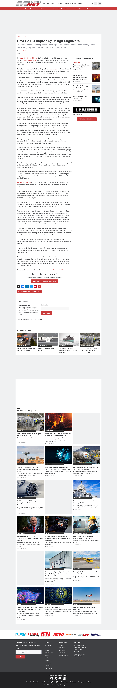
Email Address (45, 305)
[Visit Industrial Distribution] (71, 634)
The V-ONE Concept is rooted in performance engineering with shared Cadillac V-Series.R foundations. (30, 509)
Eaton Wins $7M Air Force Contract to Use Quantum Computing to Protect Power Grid (30, 609)
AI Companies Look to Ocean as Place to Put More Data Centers (86, 468)
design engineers (54, 69)
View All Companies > (86, 119)
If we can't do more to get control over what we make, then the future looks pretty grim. (85, 506)
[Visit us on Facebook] (51, 678)
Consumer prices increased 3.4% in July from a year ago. (58, 543)
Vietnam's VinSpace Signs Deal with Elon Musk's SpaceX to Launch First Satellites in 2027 (57, 574)
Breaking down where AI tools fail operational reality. (86, 541)
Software (49, 464)
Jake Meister (24, 51)
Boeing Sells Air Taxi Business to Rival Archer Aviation (86, 573)
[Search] (95, 3)
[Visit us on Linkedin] (64, 678)
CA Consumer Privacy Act (77, 682)
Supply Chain (21, 464)
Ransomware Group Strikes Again (80, 97)
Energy (48, 533)
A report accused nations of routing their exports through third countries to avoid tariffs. (28, 544)
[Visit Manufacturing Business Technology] (96, 634)
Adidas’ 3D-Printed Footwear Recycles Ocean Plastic (69, 350)
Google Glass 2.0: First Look (46, 349)
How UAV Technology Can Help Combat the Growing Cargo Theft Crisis (80, 88)
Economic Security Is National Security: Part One (83, 502)
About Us (28, 682)
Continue (46, 313)
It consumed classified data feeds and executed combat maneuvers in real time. (85, 612)
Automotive (49, 430)
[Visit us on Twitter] (55, 678)
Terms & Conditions (62, 682)
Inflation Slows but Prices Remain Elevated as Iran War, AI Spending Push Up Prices (58, 538)
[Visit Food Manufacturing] (33, 634)
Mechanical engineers (24, 182)
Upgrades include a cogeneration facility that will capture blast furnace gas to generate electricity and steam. (58, 439)
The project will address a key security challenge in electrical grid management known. (28, 615)
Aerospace (49, 568)
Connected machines (29, 60)
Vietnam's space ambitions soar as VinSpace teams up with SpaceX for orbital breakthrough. (58, 580)
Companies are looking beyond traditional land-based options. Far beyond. (85, 472)
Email (17, 648)
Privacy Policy (52, 682)
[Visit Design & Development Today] (21, 634)
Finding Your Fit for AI (52, 607)
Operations (77, 497)
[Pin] (35, 286)
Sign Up (20, 656)
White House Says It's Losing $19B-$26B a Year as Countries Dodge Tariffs (30, 538)
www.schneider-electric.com (57, 270)
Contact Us (36, 682)
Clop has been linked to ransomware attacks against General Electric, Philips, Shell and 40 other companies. (58, 471)
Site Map (88, 682)
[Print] (18, 286)
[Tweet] (31, 286)
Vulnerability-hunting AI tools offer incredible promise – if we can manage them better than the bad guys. (58, 611)
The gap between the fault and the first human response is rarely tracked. (30, 439)
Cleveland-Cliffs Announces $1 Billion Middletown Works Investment (80, 77)
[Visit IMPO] (58, 634)
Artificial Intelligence (80, 533)
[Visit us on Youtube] (59, 678)
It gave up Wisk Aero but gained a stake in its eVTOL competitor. (86, 577)
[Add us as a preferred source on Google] (39, 286)
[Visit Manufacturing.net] (83, 634)
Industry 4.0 (22, 36)
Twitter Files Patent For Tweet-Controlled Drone (26, 349)
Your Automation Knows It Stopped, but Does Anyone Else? (81, 67)
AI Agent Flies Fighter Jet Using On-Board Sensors (85, 608)
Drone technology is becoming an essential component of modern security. (29, 474)
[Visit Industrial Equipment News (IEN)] (45, 634)
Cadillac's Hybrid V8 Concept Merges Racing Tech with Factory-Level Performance (29, 503)
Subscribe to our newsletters (44, 281)
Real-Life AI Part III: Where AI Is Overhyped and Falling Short (83, 537)
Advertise (43, 682)
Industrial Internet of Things (28, 58)
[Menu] (99, 3)
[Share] (22, 286)
